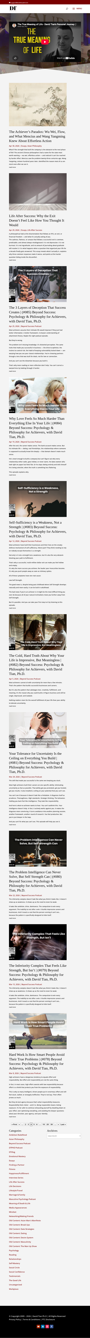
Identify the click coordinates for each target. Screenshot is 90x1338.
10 (44, 1124)
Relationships (15, 1259)
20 (48, 1124)
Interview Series (16, 1177)
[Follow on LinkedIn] (43, 1326)
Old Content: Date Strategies (21, 1229)
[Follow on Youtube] (38, 1326)
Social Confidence (17, 1272)
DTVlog (12, 1152)
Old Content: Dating (18, 1233)
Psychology (14, 1250)
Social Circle (14, 1267)
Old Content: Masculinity (20, 1242)
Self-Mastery (14, 1263)
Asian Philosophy (34, 146)
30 (51, 1124)
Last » (63, 1124)
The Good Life (15, 1280)
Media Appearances (18, 1207)
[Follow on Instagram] (47, 1326)
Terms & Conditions (31, 1319)
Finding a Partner (16, 1165)
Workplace (13, 1289)
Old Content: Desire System (21, 1237)
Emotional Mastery (17, 1156)
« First (14, 1124)
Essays (24, 146)
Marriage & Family (17, 1194)
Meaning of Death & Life (19, 1203)
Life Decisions (15, 1186)
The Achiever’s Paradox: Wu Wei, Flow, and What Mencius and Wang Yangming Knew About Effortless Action (37, 136)
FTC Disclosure (48, 1319)
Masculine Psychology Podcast (22, 1199)
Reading (12, 1254)
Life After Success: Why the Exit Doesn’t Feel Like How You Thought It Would (36, 220)
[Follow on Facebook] (51, 1326)
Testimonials (14, 1276)
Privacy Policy (15, 1319)
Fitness (12, 1169)
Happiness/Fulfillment (19, 1173)
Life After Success (34, 230)
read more (12, 167)
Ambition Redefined (18, 1135)
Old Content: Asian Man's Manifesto (25, 1220)
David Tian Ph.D (40, 1316)
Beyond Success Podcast (31, 326)
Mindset (12, 1212)
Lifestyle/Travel (16, 1190)
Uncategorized (15, 1284)
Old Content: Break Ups (19, 1224)
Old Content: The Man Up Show (23, 1246)
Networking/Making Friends (21, 1216)
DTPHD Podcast (15, 1147)
